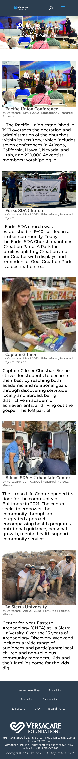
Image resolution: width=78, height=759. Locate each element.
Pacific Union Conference (31, 109)
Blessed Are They (28, 690)
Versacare (14, 113)
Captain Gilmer (21, 354)
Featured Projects (55, 481)
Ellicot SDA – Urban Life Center (37, 477)
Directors (18, 708)
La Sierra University (26, 607)
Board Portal (57, 708)
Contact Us (50, 699)
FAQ (37, 708)
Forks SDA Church (24, 210)
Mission (21, 362)
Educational (49, 113)
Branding (27, 699)
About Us (55, 690)
